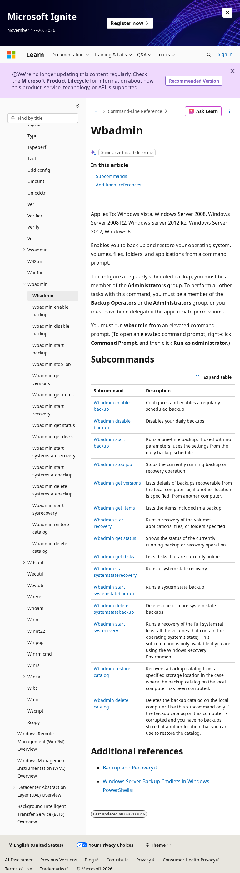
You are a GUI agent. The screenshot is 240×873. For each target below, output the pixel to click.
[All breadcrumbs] (96, 111)
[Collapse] (77, 106)
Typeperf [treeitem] (37, 147)
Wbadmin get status (115, 538)
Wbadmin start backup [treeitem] (48, 349)
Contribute (117, 860)
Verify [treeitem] (33, 227)
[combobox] (43, 118)
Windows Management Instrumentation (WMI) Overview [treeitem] (42, 768)
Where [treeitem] (34, 597)
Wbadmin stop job (113, 464)
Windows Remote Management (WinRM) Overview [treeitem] (41, 741)
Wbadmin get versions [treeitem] (46, 379)
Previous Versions (58, 860)
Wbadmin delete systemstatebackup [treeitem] (52, 490)
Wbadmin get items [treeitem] (53, 395)
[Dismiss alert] (227, 13)
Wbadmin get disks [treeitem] (52, 436)
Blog (89, 860)
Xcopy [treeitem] (34, 722)
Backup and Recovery (128, 767)
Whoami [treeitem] (36, 608)
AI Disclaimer (19, 860)
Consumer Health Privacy (189, 860)
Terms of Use (18, 869)
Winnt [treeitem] (34, 619)
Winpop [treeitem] (36, 642)
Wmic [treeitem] (33, 700)
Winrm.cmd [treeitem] (40, 654)
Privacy (143, 860)
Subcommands (111, 176)
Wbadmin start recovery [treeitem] (48, 410)
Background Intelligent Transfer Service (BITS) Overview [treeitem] (42, 814)
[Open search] (209, 54)
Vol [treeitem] (31, 238)
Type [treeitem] (33, 136)
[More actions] (229, 111)
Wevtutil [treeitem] (36, 585)
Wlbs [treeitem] (33, 688)
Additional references (118, 185)
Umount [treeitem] (36, 181)
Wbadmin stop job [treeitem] (51, 364)
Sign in (225, 54)
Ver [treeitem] (31, 204)
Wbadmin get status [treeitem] (53, 425)
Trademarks (52, 869)
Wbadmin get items (114, 508)
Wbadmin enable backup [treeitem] (50, 311)
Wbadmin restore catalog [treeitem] (50, 528)
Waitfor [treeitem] (35, 273)
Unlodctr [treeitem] (37, 193)
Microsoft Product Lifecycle (55, 80)
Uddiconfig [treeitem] (39, 170)
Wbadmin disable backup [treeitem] (50, 330)
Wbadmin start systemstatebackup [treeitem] (52, 471)
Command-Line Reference (135, 111)
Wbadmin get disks (114, 557)
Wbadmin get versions (117, 483)
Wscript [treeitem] (35, 711)
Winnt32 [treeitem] (36, 631)
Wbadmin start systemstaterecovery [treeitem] (53, 452)
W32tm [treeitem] (35, 261)
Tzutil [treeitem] (33, 158)
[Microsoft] (12, 55)
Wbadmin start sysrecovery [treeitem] (48, 509)
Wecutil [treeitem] (35, 574)
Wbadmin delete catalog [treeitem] (49, 547)
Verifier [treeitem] (35, 216)
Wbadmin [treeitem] (42, 295)
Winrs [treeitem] (34, 665)
